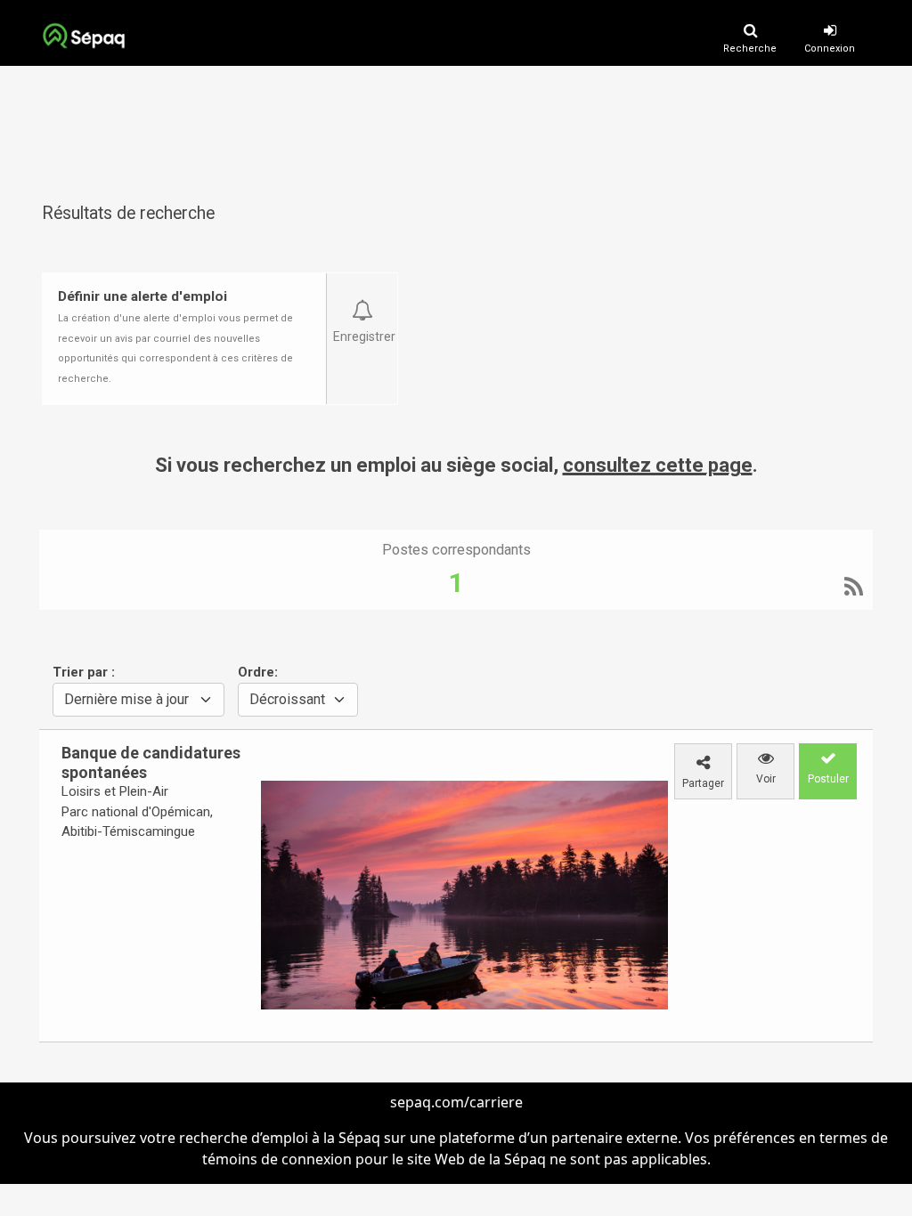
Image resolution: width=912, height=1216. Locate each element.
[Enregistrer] (362, 302)
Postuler (828, 779)
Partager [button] (703, 783)
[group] (143, 792)
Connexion (829, 48)
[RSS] (853, 589)
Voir (766, 779)
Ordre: (258, 672)
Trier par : (84, 672)
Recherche (750, 48)
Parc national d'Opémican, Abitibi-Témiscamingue (137, 822)
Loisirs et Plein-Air (114, 791)
